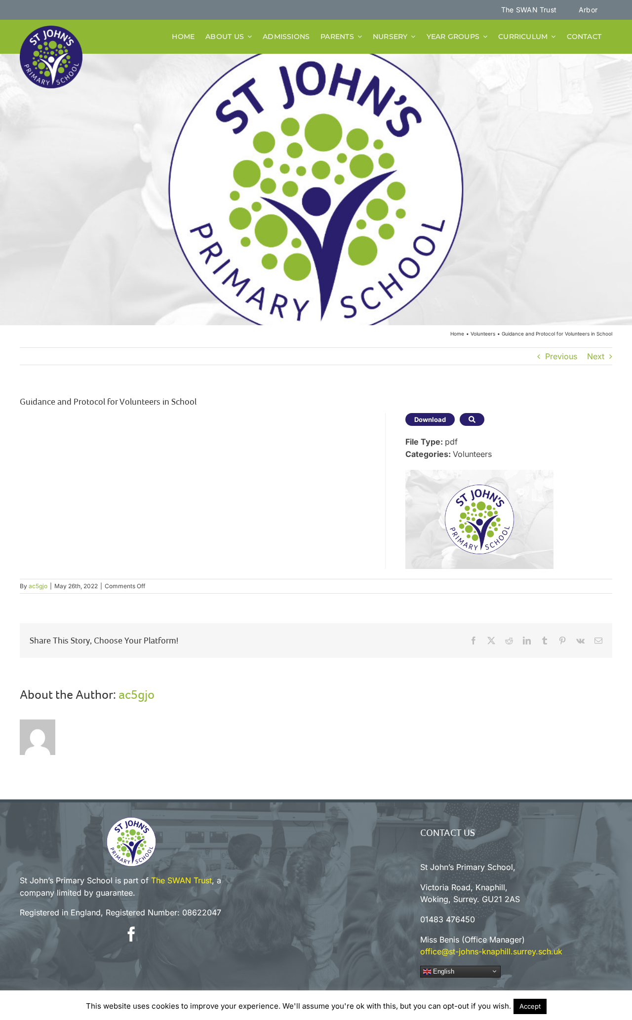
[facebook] (131, 934)
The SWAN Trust (181, 880)
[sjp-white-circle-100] (131, 821)
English (442, 971)
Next (595, 356)
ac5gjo (38, 586)
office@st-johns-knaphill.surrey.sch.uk (491, 951)
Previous (561, 356)
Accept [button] (530, 1006)
